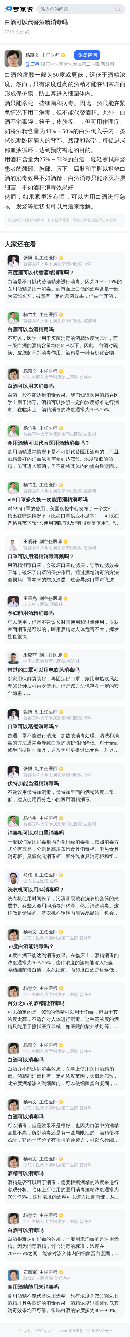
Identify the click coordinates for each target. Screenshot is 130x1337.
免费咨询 (87, 55)
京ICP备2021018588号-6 (90, 1331)
